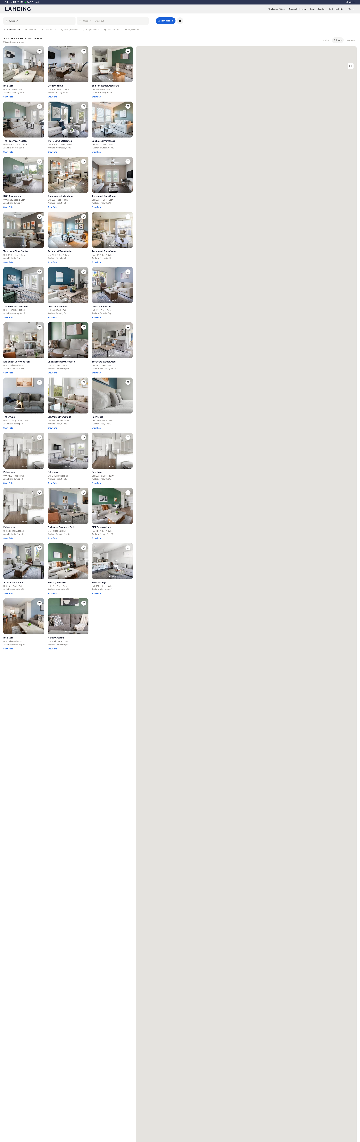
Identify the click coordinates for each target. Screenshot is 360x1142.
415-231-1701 (18, 2)
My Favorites (133, 29)
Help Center (350, 2)
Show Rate (8, 97)
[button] (113, 21)
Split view (338, 40)
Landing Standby (317, 9)
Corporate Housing (297, 9)
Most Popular (50, 29)
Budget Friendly (92, 29)
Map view (350, 40)
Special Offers (114, 29)
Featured (32, 29)
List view (325, 40)
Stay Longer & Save (276, 9)
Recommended (13, 29)
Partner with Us (336, 9)
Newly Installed (70, 29)
